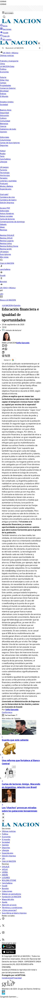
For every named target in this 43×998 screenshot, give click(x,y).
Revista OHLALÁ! (7, 235)
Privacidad (17, 978)
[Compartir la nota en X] (6, 355)
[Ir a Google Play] (9, 948)
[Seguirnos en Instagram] (3, 933)
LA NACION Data (7, 66)
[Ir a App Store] (9, 953)
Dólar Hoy (4, 80)
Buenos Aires (5, 110)
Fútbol (3, 151)
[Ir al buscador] (4, 17)
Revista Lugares (7, 240)
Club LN (6, 36)
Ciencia (3, 126)
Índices (3, 93)
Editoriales (4, 137)
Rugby (3, 153)
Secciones (7, 29)
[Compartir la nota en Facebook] (3, 355)
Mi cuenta (7, 39)
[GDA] (8, 986)
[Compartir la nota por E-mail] (8, 355)
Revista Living (6, 243)
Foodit (5, 32)
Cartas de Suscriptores (10, 142)
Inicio (5, 26)
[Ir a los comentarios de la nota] (6, 345)
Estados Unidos (7, 102)
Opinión (16, 305)
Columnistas (5, 140)
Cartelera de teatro (8, 200)
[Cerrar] (39, 43)
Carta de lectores (7, 219)
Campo (3, 82)
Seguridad (4, 112)
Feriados (3, 178)
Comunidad (5, 121)
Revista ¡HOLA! (6, 238)
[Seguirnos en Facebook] (3, 919)
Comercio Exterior (8, 88)
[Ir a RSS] (3, 940)
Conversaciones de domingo (12, 221)
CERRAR (3, 1)
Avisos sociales (6, 216)
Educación (4, 115)
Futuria (3, 77)
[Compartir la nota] (3, 349)
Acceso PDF (5, 208)
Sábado (3, 224)
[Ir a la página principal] (21, 22)
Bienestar (4, 123)
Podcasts (4, 183)
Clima (2, 63)
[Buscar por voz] (39, 48)
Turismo (3, 170)
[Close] (3, 814)
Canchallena (5, 159)
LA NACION (7, 305)
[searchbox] (21, 48)
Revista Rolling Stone (9, 246)
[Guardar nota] (3, 345)
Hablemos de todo (8, 129)
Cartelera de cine (7, 197)
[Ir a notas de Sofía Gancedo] (21, 336)
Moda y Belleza (6, 186)
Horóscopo (5, 175)
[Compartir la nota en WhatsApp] (6, 349)
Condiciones (7, 978)
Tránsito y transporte (9, 61)
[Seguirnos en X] (3, 926)
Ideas (2, 227)
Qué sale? (4, 194)
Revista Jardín (6, 249)
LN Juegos (4, 167)
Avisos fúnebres (7, 213)
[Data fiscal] (3, 994)
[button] (21, 171)
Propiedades (5, 85)
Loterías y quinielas (8, 181)
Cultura (3, 118)
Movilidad (4, 91)
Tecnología (4, 172)
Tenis (2, 156)
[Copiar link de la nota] (3, 352)
